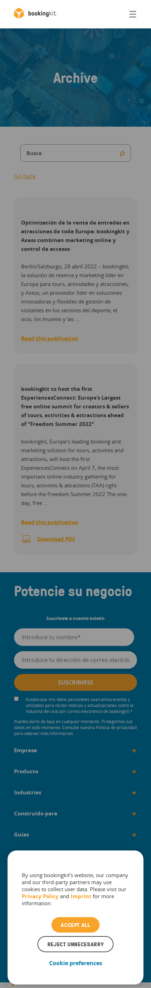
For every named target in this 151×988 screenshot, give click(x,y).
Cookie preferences (75, 963)
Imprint (81, 896)
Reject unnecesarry (75, 944)
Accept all (75, 925)
